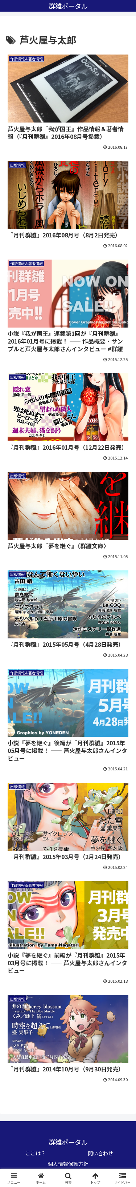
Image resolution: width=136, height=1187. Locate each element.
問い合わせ (100, 1153)
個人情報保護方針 (68, 1163)
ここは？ (35, 1153)
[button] (121, 1012)
